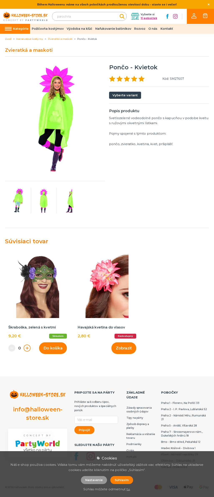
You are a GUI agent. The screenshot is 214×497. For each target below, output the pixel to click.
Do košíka (52, 348)
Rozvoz (139, 29)
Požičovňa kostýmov (48, 29)
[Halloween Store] (25, 16)
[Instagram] (175, 16)
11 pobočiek (149, 18)
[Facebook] (167, 16)
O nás (152, 29)
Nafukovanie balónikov (113, 29)
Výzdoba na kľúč (79, 29)
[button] (193, 16)
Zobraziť (124, 348)
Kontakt (166, 29)
